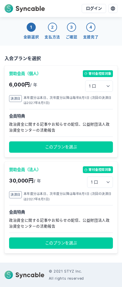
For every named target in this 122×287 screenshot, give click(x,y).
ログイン (94, 8)
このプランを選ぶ (61, 146)
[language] (112, 8)
